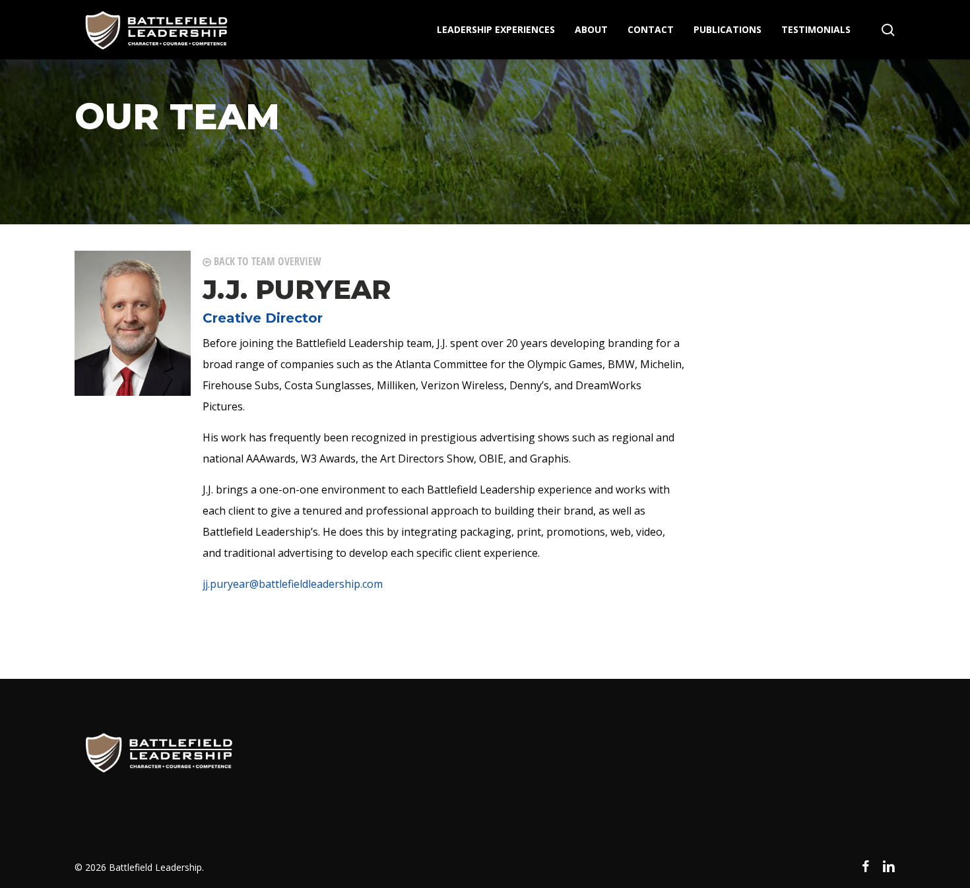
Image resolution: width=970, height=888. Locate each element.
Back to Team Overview (266, 261)
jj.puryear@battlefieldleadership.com (293, 584)
